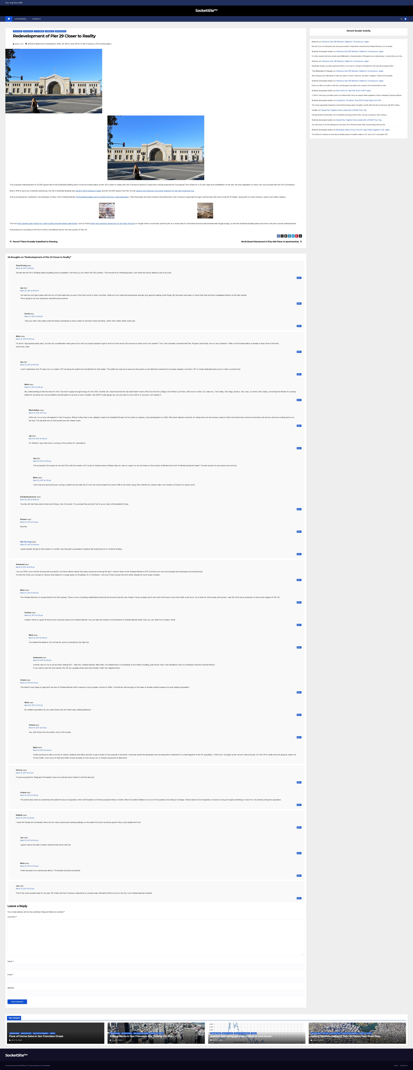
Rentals (153, 1033)
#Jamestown (50, 44)
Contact (36, 19)
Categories (20, 19)
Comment (12, 917)
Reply (299, 277)
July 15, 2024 (16, 1040)
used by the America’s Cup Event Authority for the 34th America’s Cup (165, 191)
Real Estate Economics (40, 1033)
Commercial (49, 31)
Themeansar (46, 1065)
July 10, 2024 (318, 1040)
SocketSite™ (206, 10)
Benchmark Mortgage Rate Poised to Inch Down (241, 1036)
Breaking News (14, 1033)
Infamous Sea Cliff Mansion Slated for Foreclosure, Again (345, 42)
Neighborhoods (60, 31)
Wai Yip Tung (26, 542)
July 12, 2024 (117, 1040)
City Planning (38, 31)
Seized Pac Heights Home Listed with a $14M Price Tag (343, 110)
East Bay (325, 1033)
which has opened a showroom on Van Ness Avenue (112, 223)
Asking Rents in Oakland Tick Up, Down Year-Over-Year (345, 1036)
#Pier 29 (60, 44)
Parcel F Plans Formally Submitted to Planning (35, 241)
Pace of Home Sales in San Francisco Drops (36, 1036)
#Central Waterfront (36, 44)
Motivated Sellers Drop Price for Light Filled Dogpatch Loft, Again (363, 130)
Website (11, 988)
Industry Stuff (26, 1033)
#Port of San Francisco (84, 44)
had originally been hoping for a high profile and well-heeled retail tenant (47, 223)
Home (396, 1065)
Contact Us (404, 1065)
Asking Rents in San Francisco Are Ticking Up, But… (142, 1036)
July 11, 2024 (217, 1040)
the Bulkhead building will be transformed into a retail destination (102, 197)
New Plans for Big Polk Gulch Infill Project (353, 91)
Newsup (36, 1065)
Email (10, 975)
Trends (52, 1033)
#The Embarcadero (103, 44)
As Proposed (18, 31)
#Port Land (69, 44)
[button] (401, 19)
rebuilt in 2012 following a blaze (88, 191)
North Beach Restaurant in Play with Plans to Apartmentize (270, 241)
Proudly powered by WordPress (16, 1065)
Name (11, 961)
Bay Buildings (28, 31)
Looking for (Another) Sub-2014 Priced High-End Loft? (358, 100)
